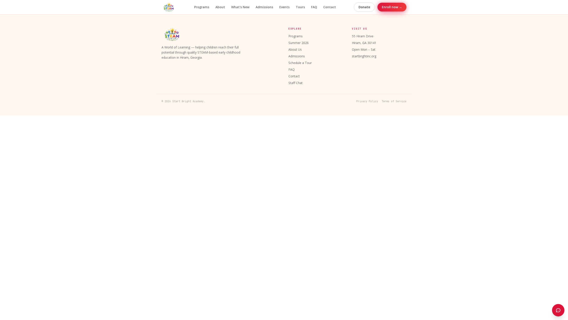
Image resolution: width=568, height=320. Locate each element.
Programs (201, 7)
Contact (329, 7)
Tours (300, 7)
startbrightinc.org (364, 56)
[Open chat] (558, 310)
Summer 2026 (298, 43)
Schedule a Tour (300, 63)
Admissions (264, 7)
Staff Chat (295, 83)
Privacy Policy (367, 101)
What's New (240, 7)
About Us (295, 49)
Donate (364, 7)
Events (284, 7)
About (220, 7)
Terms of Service (394, 101)
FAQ (314, 7)
